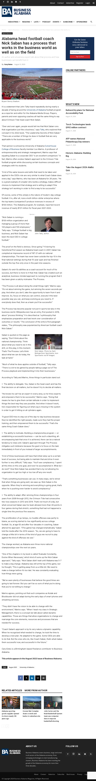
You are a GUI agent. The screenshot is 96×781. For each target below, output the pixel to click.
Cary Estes (8, 64)
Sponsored (81, 22)
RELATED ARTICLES (12, 690)
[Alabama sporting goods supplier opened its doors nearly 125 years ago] (11, 702)
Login (88, 3)
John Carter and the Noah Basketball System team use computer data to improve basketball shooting (53, 716)
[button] (91, 22)
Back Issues (71, 774)
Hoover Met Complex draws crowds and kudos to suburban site (31, 713)
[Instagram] (8, 2)
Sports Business (14, 30)
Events (56, 22)
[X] (20, 2)
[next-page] (7, 726)
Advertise (70, 3)
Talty (42, 129)
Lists (36, 22)
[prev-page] (3, 726)
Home (4, 30)
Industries (13, 22)
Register (79, 3)
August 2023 (13, 667)
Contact (60, 3)
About (52, 3)
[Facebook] (4, 2)
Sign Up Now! (80, 56)
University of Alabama (36, 110)
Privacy (79, 774)
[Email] (37, 677)
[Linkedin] (12, 2)
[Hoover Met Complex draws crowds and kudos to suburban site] (32, 702)
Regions (26, 22)
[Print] (43, 677)
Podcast (46, 22)
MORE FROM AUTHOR (36, 690)
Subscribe (68, 22)
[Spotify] (16, 2)
